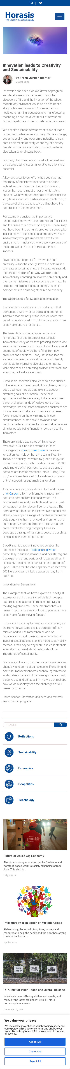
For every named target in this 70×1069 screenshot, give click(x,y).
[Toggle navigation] (59, 16)
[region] (35, 1042)
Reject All (35, 1061)
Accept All (35, 1041)
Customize (35, 1051)
